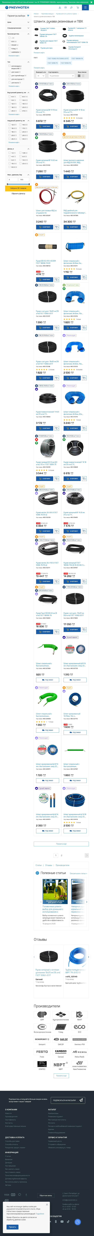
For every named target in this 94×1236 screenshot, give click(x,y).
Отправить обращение (57, 1144)
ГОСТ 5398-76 (66, 63)
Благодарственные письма (15, 1126)
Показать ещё (13, 56)
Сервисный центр (55, 1141)
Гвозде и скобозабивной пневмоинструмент (65, 1126)
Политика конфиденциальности (17, 1176)
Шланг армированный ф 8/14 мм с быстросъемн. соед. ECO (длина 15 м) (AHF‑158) (47, 816)
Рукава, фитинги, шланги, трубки (66, 14)
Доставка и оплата (14, 1137)
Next (87, 902)
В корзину (46, 126)
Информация (11, 1152)
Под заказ (49, 680)
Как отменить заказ (12, 1172)
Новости (8, 1113)
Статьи (8, 1156)
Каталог (52, 1110)
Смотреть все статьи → (78, 873)
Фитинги (51, 1123)
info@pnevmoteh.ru (69, 1200)
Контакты (9, 1123)
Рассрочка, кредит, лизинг (15, 1148)
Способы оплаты (11, 1144)
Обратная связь (46, 1196)
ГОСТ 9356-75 (53, 63)
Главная (36, 14)
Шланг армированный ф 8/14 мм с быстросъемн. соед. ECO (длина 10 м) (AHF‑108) (47, 766)
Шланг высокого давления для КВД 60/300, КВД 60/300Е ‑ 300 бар (74, 162)
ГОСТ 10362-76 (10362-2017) (58, 58)
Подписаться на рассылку (64, 1100)
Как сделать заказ (12, 1169)
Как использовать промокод (16, 1182)
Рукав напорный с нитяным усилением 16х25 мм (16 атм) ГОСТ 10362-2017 (48, 972)
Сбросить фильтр (18, 194)
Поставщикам (10, 1166)
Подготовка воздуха (47, 14)
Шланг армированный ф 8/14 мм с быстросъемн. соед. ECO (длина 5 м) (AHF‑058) (75, 666)
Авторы (8, 1185)
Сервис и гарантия (57, 1137)
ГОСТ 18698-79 (77, 58)
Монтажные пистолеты (57, 1120)
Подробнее (40, 1214)
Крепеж (51, 1129)
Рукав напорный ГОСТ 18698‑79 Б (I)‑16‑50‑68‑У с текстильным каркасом (74, 565)
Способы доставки (12, 1141)
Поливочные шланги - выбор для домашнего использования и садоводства (53, 910)
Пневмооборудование (56, 1133)
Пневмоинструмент (55, 1117)
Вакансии (8, 1159)
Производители (11, 1117)
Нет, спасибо (47, 1204)
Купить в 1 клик (56, 126)
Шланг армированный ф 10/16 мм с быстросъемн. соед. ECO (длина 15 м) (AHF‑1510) (75, 816)
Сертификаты (10, 1120)
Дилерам (8, 1163)
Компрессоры (53, 1113)
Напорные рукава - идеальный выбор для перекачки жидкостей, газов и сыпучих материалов (81, 911)
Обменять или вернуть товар (59, 1148)
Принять (12, 1227)
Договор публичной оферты (16, 1179)
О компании (11, 1110)
